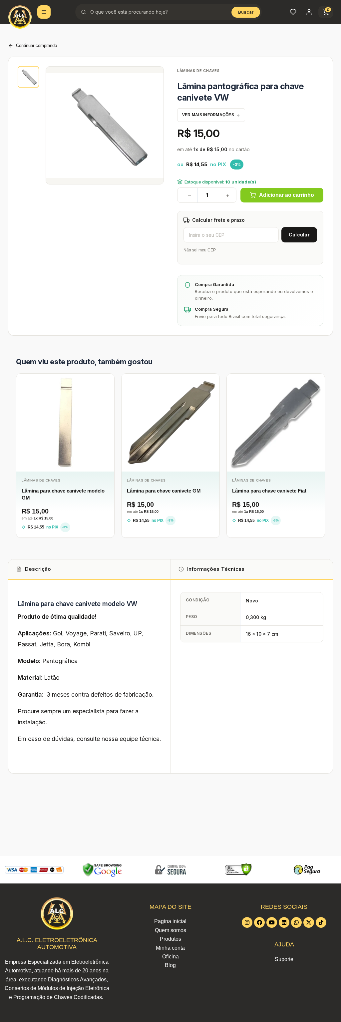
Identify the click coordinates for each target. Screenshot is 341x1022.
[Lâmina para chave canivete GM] (170, 423)
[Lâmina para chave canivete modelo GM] (65, 423)
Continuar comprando (36, 45)
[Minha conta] (309, 12)
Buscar (245, 12)
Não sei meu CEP (199, 250)
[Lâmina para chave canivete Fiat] (276, 423)
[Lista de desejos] (293, 12)
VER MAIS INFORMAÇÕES (208, 115)
